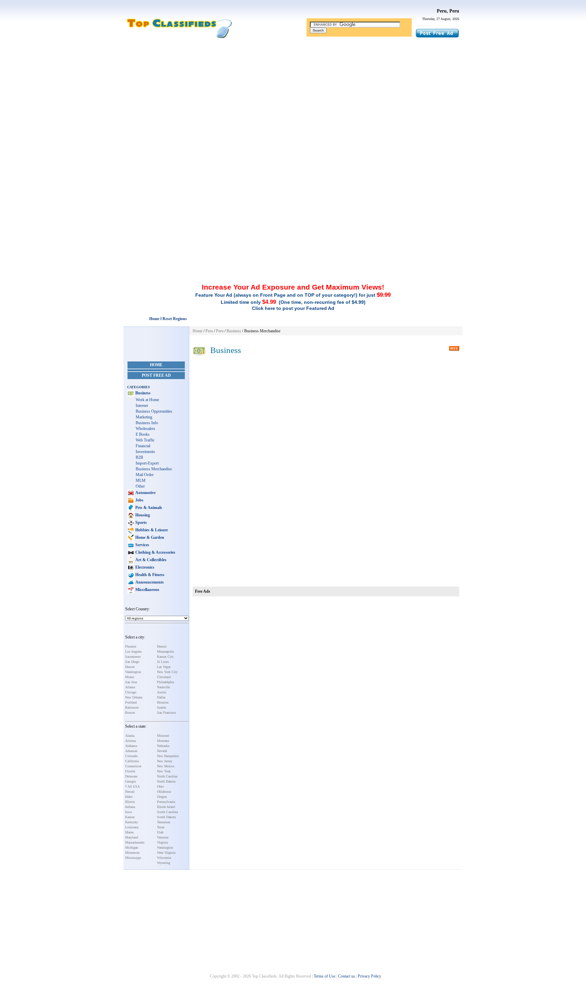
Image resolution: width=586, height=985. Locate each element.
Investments (145, 451)
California (132, 761)
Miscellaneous (146, 589)
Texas (160, 827)
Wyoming (163, 863)
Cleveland (164, 677)
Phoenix (130, 646)
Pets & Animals (148, 507)
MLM (140, 480)
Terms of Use (324, 976)
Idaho (129, 797)
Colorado (131, 756)
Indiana (130, 807)
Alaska (129, 735)
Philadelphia (165, 682)
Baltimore (132, 707)
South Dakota (166, 817)
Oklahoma (164, 791)
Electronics (144, 567)
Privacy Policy (369, 976)
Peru (209, 331)
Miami (129, 677)
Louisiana (131, 827)
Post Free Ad (156, 375)
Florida (130, 771)
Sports (140, 522)
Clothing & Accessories (154, 552)
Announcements (149, 582)
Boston (130, 712)
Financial (143, 446)
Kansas (130, 817)
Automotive (145, 492)
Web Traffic (145, 440)
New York (164, 771)
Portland (131, 702)
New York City (167, 672)
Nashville (163, 687)
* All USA (132, 786)
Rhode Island (166, 807)
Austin (161, 692)
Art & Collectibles (150, 559)
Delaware (131, 776)
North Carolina (167, 776)
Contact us (346, 976)
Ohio (160, 786)
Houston (163, 702)
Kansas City (165, 656)
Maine (129, 832)
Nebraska (163, 746)
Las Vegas (164, 667)
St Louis (163, 662)
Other (140, 486)
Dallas (161, 697)
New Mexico (165, 766)
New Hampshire (168, 756)
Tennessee (163, 822)
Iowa (128, 812)
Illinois (130, 802)
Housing (142, 515)
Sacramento (133, 656)
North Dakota (166, 781)
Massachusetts (134, 842)
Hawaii (130, 791)
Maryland (131, 837)
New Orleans (133, 697)
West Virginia (166, 852)
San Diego (132, 662)
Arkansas (131, 751)
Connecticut (133, 766)
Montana (163, 741)
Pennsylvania (166, 802)
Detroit (162, 646)
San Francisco (166, 712)
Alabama (131, 746)
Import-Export (147, 463)
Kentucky (131, 822)
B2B (139, 457)
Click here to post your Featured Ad (293, 308)
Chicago (130, 692)
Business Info (147, 422)
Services (141, 545)
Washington (133, 672)
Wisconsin (164, 858)
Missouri (163, 735)
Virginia (162, 842)
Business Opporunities (154, 411)
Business (142, 393)
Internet (142, 405)
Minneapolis (165, 651)
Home (156, 364)
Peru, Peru (448, 11)
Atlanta (130, 687)
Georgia (130, 781)
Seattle (161, 707)
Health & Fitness (149, 574)
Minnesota (132, 852)
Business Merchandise (154, 469)
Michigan (131, 847)
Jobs (138, 500)
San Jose (131, 682)
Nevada (162, 751)
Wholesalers (145, 428)
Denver (130, 667)
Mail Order (145, 474)
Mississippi (133, 858)
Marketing (144, 417)
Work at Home (147, 399)
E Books (143, 434)
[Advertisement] (293, 92)
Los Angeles (133, 651)
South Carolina (167, 812)
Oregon (162, 797)
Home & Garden (149, 537)
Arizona (130, 741)
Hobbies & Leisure (151, 530)
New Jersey (164, 761)
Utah (160, 832)
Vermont (163, 837)
